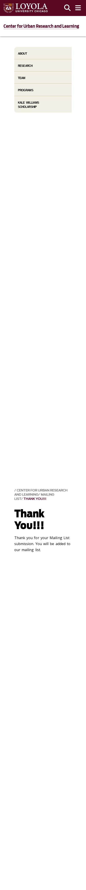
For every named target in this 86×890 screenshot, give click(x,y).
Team (21, 78)
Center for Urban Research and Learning (41, 26)
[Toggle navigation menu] (78, 8)
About (22, 53)
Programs (25, 90)
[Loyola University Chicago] (26, 8)
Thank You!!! (35, 498)
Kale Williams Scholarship (28, 105)
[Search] (67, 8)
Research (25, 65)
